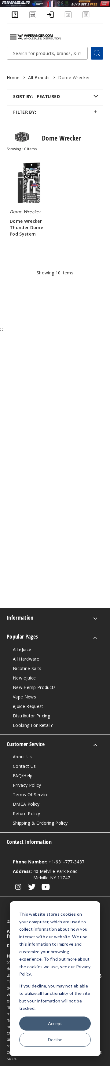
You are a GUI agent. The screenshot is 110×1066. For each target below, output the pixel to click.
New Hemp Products (34, 687)
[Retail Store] (32, 17)
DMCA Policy (26, 804)
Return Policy (26, 813)
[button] (55, 111)
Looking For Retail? (33, 725)
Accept (55, 1023)
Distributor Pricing (31, 716)
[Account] (50, 17)
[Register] (68, 17)
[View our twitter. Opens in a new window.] (32, 887)
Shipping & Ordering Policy (40, 823)
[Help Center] (15, 17)
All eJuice (22, 649)
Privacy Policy (27, 785)
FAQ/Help (23, 775)
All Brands (39, 77)
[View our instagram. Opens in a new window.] (18, 887)
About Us (22, 757)
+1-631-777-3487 (48, 862)
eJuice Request (28, 706)
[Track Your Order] (86, 17)
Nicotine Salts (27, 668)
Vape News (24, 697)
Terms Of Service (31, 794)
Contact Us (24, 766)
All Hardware (26, 659)
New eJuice (24, 678)
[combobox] (47, 53)
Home (13, 77)
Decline (55, 1039)
